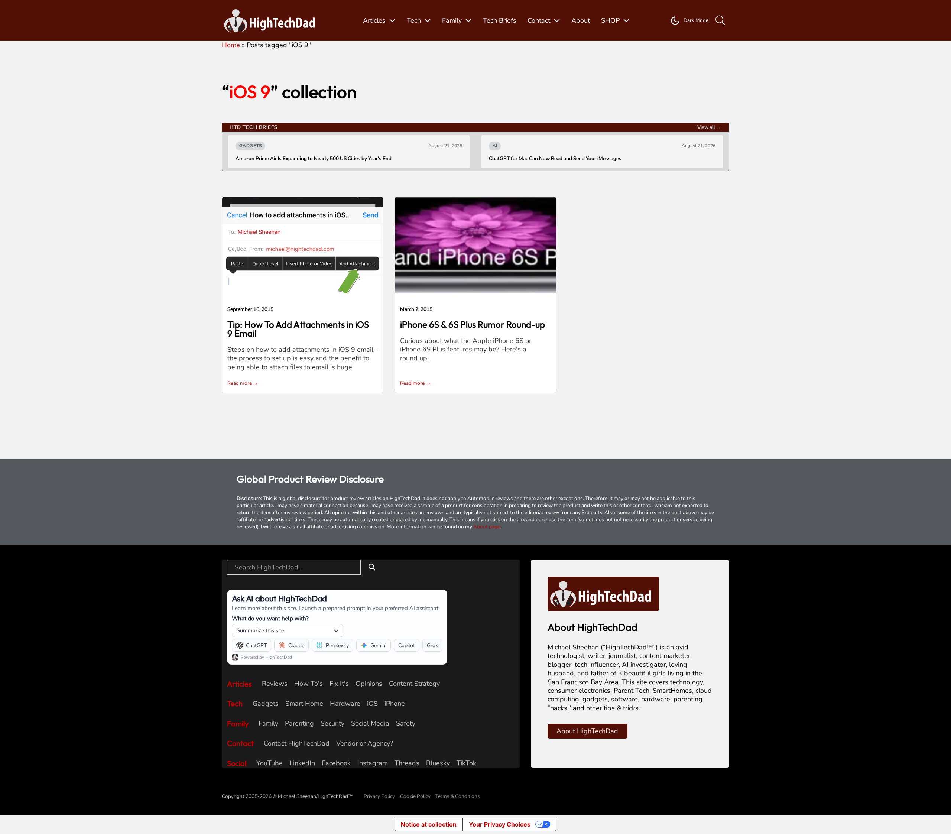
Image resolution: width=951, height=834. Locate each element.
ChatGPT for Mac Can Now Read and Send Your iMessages (555, 158)
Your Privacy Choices (499, 824)
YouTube (269, 763)
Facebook (336, 763)
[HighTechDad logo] (603, 593)
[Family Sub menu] (468, 20)
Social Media (370, 723)
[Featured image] (302, 244)
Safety (405, 723)
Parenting (299, 723)
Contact (539, 20)
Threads (407, 763)
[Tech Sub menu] (427, 20)
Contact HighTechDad (297, 743)
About (580, 20)
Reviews (275, 683)
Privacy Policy (379, 796)
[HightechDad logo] (272, 20)
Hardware (345, 704)
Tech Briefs (499, 20)
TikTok (466, 763)
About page (486, 526)
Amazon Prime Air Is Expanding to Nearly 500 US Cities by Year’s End (314, 158)
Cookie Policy (415, 796)
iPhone (394, 704)
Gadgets (266, 704)
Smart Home (304, 704)
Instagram (372, 763)
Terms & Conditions (457, 796)
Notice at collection (429, 824)
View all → (709, 127)
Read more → (242, 383)
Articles (374, 20)
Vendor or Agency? (364, 743)
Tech (414, 20)
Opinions (369, 683)
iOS (372, 704)
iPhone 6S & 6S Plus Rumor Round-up (472, 324)
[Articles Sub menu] (392, 20)
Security (332, 723)
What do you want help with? (270, 618)
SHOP (610, 20)
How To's (308, 683)
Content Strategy (414, 683)
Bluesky (438, 763)
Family (452, 20)
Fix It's (339, 683)
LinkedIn (302, 763)
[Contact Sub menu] (557, 20)
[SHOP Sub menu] (626, 20)
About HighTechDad (587, 731)
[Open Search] (720, 20)
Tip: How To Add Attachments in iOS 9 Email (298, 329)
